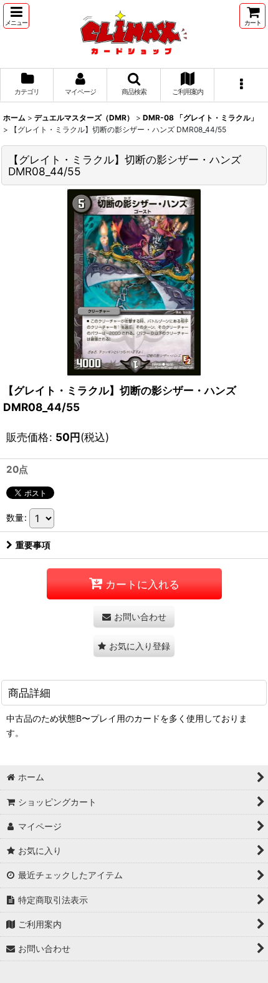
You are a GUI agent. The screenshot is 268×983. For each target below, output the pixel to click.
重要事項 (33, 545)
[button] (16, 16)
